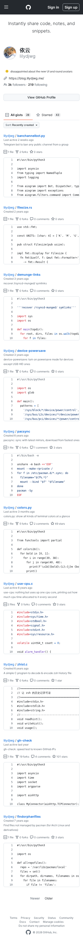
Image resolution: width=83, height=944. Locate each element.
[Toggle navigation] (6, 7)
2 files (11, 604)
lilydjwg (9, 136)
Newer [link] (35, 898)
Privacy (25, 917)
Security (39, 917)
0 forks (23, 219)
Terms (13, 917)
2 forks (23, 152)
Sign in (53, 7)
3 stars (57, 447)
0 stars (37, 152)
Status (52, 917)
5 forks (23, 523)
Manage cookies (53, 921)
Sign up (71, 7)
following (37, 84)
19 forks (24, 756)
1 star (58, 680)
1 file (10, 152)
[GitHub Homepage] (28, 932)
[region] (41, 177)
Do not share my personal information (42, 925)
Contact (34, 921)
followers (17, 84)
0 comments (41, 219)
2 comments (41, 523)
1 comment (40, 447)
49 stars (59, 523)
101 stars (62, 756)
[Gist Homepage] (28, 7)
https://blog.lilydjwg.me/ (26, 78)
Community (66, 917)
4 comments (42, 756)
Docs (22, 921)
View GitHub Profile (41, 97)
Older (49, 898)
